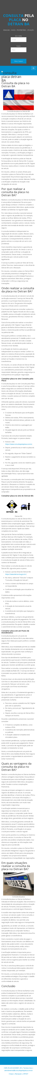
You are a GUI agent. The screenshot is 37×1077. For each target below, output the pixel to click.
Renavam (18, 1074)
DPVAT (25, 1074)
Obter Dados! (18, 61)
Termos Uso (27, 1068)
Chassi (11, 1074)
